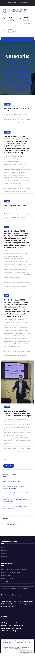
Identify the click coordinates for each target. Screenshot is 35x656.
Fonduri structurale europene (10, 572)
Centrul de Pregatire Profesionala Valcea (14, 569)
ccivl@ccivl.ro (25, 3)
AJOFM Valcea (5, 585)
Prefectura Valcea (7, 579)
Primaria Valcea (6, 575)
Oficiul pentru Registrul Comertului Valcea (14, 588)
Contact (4, 557)
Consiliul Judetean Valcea (9, 582)
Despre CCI (5, 550)
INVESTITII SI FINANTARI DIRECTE (12, 481)
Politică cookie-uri (21, 649)
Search (8, 466)
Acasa (3, 547)
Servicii (3, 553)
